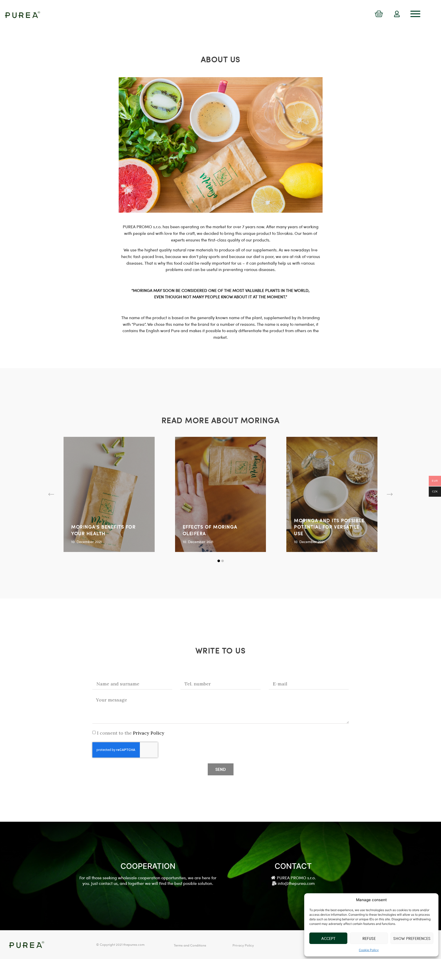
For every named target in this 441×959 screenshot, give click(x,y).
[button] (51, 494)
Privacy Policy (148, 733)
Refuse (369, 938)
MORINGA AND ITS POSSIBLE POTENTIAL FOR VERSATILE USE (329, 526)
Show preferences (412, 938)
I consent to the (130, 733)
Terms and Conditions (190, 945)
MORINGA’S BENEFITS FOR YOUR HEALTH (103, 529)
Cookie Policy (369, 950)
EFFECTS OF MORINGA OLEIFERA (210, 529)
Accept (328, 938)
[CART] (378, 14)
